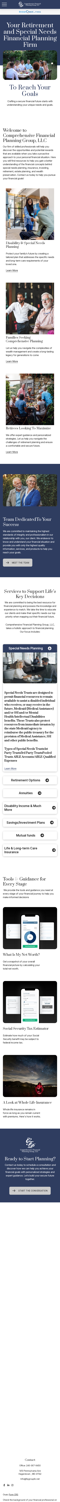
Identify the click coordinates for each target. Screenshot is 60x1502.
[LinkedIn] (8, 1485)
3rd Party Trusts (32, 753)
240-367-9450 (33, 1465)
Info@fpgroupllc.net (30, 1479)
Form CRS (13, 1494)
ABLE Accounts (24, 757)
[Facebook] (4, 1485)
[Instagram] (12, 1485)
